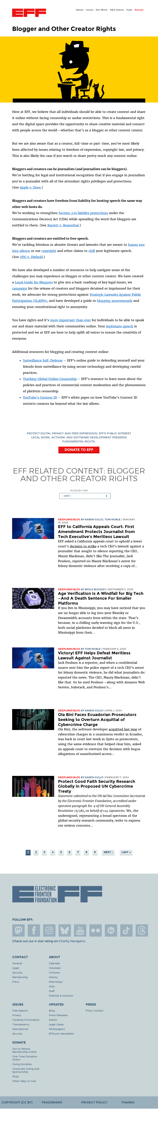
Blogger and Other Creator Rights (82, 474)
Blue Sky (65, 930)
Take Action (117, 9)
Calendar (54, 963)
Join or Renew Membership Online (24, 1050)
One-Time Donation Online (24, 1058)
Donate (139, 9)
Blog (52, 1010)
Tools (129, 9)
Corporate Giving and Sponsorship (25, 1070)
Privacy (16, 1015)
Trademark (51, 1102)
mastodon (18, 930)
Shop (15, 1076)
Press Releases (58, 1015)
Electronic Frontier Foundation (29, 13)
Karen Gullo (94, 519)
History (53, 977)
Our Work (101, 9)
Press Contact (94, 1010)
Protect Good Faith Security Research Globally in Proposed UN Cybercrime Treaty (96, 786)
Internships (56, 981)
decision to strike (83, 546)
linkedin (111, 930)
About (79, 9)
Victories (54, 972)
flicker (95, 930)
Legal (15, 967)
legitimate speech (119, 326)
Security (17, 972)
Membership (20, 977)
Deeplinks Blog (69, 519)
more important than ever (70, 320)
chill (91, 251)
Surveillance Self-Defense (43, 360)
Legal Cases (56, 1024)
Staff (52, 990)
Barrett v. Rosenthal (63, 225)
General (17, 963)
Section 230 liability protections (83, 213)
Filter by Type (79, 490)
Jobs (52, 986)
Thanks (127, 1102)
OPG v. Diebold (31, 257)
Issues (90, 9)
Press (15, 981)
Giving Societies (22, 1064)
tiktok (126, 930)
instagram (49, 930)
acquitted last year (123, 729)
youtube (80, 930)
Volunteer (55, 967)
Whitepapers (57, 1028)
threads (142, 930)
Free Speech (20, 1010)
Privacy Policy (94, 1102)
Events (53, 1019)
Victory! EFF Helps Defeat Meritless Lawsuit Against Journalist (94, 655)
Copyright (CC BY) (17, 1102)
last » (126, 852)
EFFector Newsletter (61, 1033)
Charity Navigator (72, 941)
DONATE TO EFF (79, 450)
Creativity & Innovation (26, 1019)
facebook (34, 930)
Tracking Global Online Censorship (50, 379)
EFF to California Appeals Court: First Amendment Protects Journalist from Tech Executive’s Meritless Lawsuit (96, 531)
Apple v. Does (30, 187)
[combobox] (85, 496)
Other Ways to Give (24, 1080)
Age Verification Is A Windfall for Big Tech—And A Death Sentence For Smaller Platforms (100, 598)
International (20, 1028)
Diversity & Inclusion (61, 995)
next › (108, 852)
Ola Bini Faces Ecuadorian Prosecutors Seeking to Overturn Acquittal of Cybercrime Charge (97, 719)
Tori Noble (112, 519)
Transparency (20, 1024)
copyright (48, 251)
